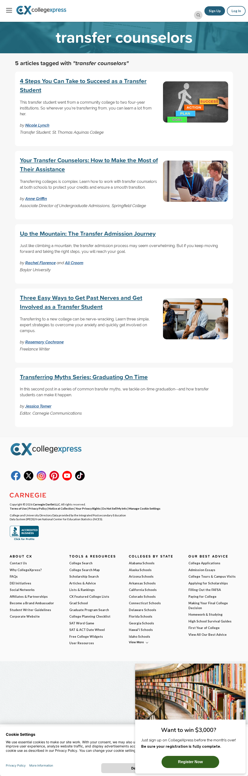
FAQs (14, 576)
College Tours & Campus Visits (212, 576)
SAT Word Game (81, 623)
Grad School (78, 603)
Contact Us (18, 563)
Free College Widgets (86, 636)
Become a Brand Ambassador (32, 603)
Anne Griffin (36, 198)
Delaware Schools (142, 610)
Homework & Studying (205, 614)
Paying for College (202, 596)
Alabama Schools (142, 563)
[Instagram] (41, 479)
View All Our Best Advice (207, 634)
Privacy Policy (38, 508)
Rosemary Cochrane (44, 342)
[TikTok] (80, 479)
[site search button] (198, 15)
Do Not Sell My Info (114, 508)
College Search (81, 563)
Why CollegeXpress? (26, 570)
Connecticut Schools (145, 603)
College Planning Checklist (89, 616)
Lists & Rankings (82, 590)
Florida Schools (140, 616)
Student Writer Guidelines (30, 610)
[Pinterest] (54, 479)
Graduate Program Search (89, 610)
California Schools (143, 590)
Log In (236, 11)
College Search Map (84, 570)
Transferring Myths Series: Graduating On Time (84, 376)
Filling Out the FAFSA (204, 590)
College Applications (204, 563)
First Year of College (204, 628)
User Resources (81, 643)
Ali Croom (74, 262)
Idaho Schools (139, 636)
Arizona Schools (141, 576)
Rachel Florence (40, 262)
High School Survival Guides (210, 621)
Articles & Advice (82, 583)
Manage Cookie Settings (144, 508)
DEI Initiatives (20, 583)
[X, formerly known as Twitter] (29, 479)
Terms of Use (18, 508)
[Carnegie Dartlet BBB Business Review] (24, 539)
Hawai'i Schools (141, 630)
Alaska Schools (140, 570)
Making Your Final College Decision (208, 605)
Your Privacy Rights (88, 508)
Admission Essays (201, 570)
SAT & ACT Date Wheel (87, 630)
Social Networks (22, 590)
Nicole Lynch (37, 125)
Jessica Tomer (38, 406)
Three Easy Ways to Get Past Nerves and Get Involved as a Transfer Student (81, 302)
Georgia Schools (141, 623)
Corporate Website (25, 616)
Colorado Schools (142, 596)
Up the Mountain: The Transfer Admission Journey (88, 233)
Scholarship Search (84, 576)
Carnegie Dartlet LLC (46, 504)
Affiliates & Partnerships (29, 596)
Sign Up (215, 11)
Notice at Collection (61, 508)
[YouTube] (67, 479)
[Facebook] (16, 479)
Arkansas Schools (142, 583)
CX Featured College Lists (89, 596)
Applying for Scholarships (208, 583)
